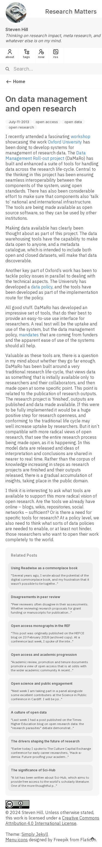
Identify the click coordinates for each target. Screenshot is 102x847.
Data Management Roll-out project (45, 155)
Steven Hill (16, 29)
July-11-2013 (19, 122)
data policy (41, 287)
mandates (29, 334)
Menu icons (16, 839)
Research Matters (71, 11)
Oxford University (65, 142)
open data (73, 122)
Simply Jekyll (34, 834)
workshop (80, 136)
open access (47, 122)
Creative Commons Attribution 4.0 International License (52, 820)
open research (21, 127)
